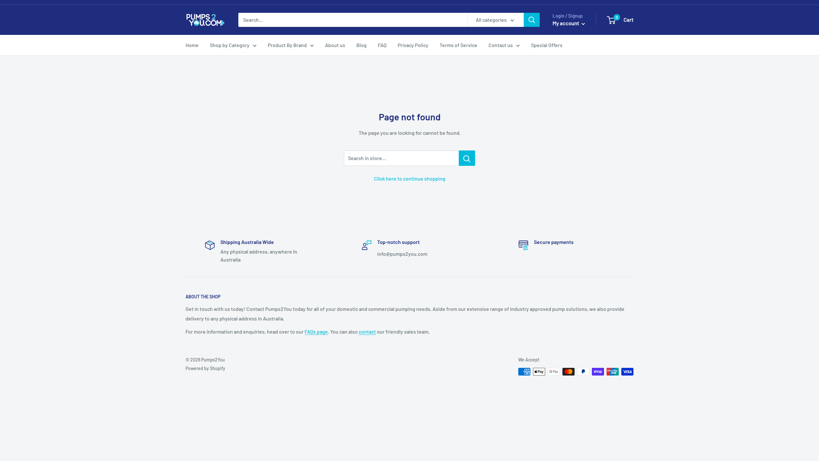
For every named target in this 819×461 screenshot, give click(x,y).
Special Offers (546, 45)
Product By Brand (287, 45)
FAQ (382, 45)
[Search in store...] (467, 158)
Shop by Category (230, 45)
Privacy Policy (413, 45)
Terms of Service (458, 45)
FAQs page (316, 331)
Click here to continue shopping (409, 178)
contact (367, 331)
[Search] (532, 20)
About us (335, 45)
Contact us (501, 45)
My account (566, 23)
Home (192, 45)
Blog (361, 45)
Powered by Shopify (205, 368)
